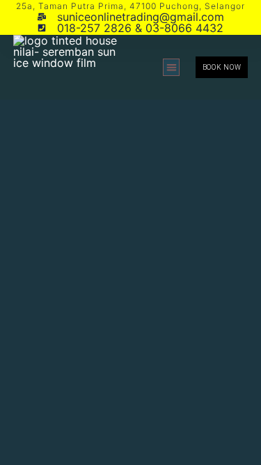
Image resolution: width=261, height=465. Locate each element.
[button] (171, 67)
